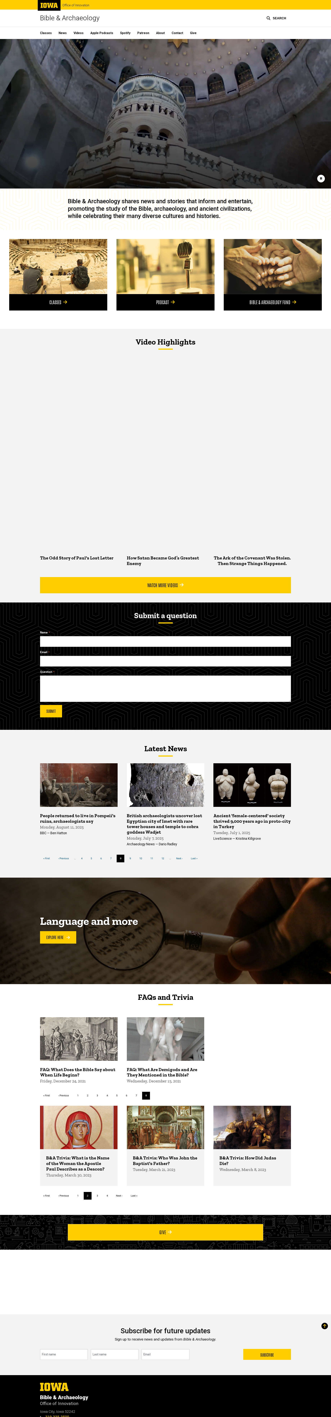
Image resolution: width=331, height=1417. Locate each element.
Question (46, 672)
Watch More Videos (162, 585)
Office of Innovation (75, 5)
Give (193, 33)
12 (164, 858)
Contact (177, 33)
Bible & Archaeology (70, 18)
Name (44, 632)
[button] (276, 18)
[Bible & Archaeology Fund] (273, 266)
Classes (46, 33)
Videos (79, 33)
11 (153, 858)
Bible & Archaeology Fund (269, 302)
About (160, 33)
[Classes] (58, 266)
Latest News (165, 748)
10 (142, 858)
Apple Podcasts (101, 33)
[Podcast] (165, 266)
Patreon (143, 33)
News (63, 33)
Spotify (125, 33)
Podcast (162, 302)
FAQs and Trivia (165, 997)
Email (43, 652)
